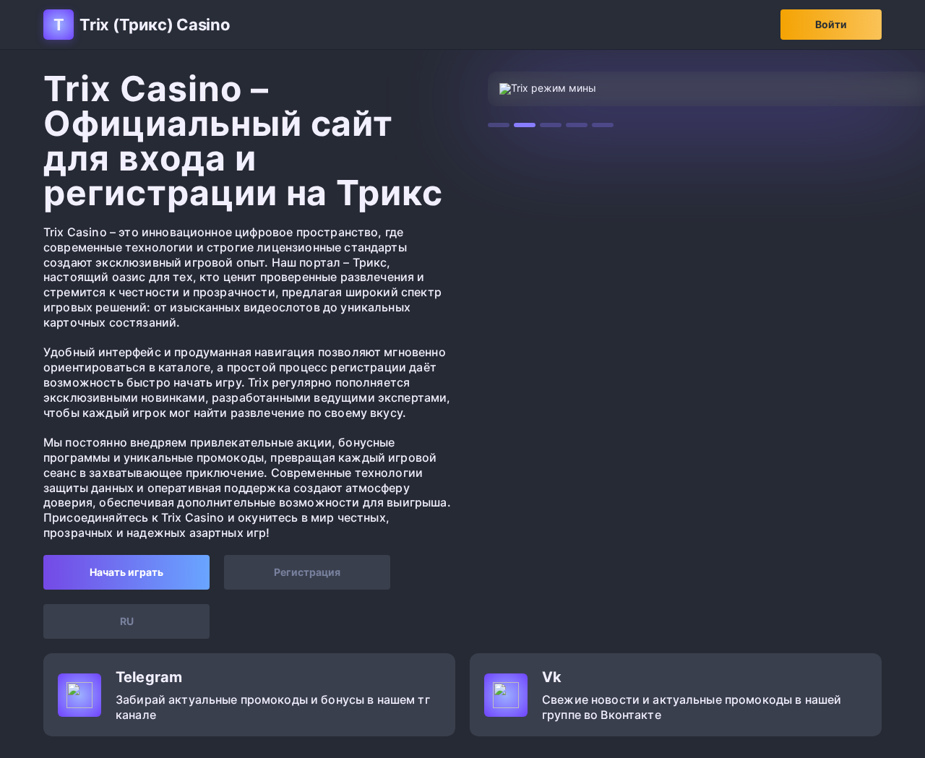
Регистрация (307, 572)
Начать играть (126, 572)
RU (127, 621)
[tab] (498, 125)
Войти (831, 24)
